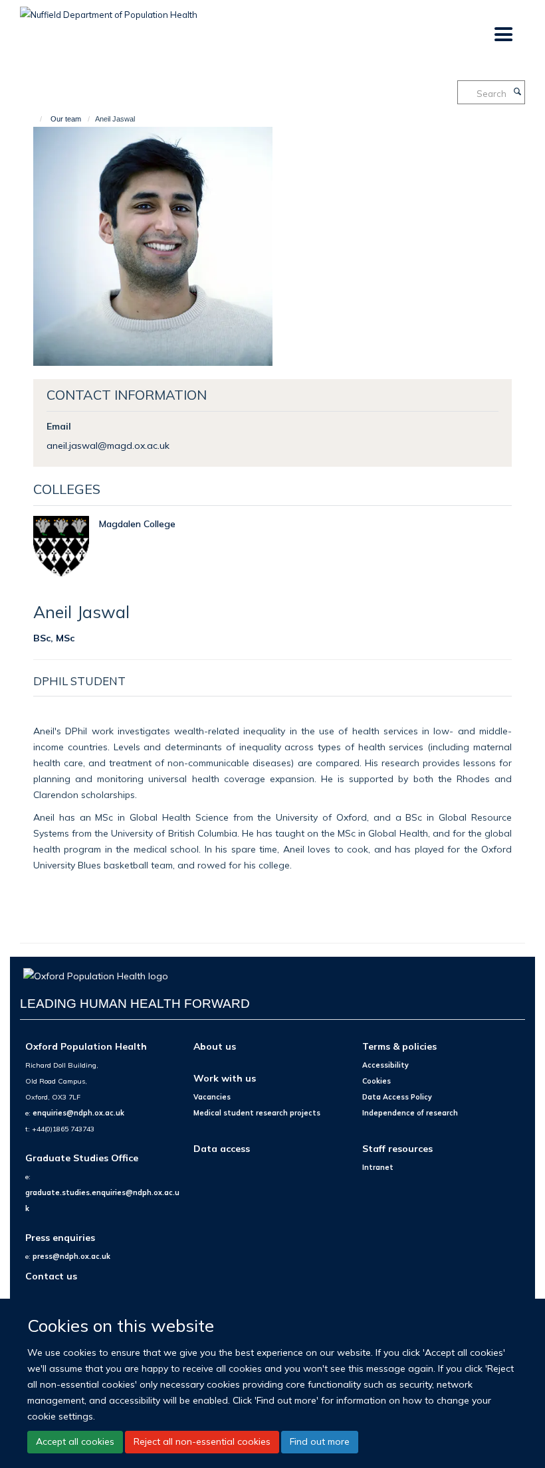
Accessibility (385, 1065)
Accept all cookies (75, 1441)
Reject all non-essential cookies (202, 1441)
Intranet (377, 1167)
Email (59, 426)
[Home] (35, 119)
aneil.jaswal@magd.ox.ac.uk (108, 445)
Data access (221, 1148)
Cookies (376, 1081)
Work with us (224, 1078)
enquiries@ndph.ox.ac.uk (78, 1112)
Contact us (51, 1275)
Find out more (320, 1441)
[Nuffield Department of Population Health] (108, 10)
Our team (66, 119)
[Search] (517, 92)
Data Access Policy (397, 1096)
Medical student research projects (256, 1112)
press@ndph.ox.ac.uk (71, 1256)
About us (214, 1046)
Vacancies (212, 1096)
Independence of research (410, 1112)
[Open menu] (503, 34)
